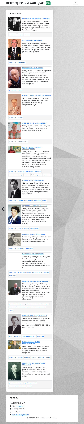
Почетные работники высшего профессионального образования (27, 307)
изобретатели (21, 62)
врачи (10, 336)
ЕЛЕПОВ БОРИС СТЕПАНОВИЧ (32, 68)
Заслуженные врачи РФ (29, 336)
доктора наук (12, 34)
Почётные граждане (36, 175)
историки (20, 34)
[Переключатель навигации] (75, 3)
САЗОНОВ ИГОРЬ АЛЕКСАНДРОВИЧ (34, 123)
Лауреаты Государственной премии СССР (29, 200)
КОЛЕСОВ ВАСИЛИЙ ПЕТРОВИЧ (33, 234)
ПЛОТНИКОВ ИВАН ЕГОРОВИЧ (33, 254)
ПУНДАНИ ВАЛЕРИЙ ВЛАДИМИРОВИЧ (35, 281)
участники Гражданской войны (17, 386)
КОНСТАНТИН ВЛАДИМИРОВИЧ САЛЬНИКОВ (33, 364)
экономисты (29, 248)
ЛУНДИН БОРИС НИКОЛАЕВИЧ (33, 180)
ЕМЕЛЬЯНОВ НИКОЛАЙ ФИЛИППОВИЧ (36, 19)
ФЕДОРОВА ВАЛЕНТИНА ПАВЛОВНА (34, 206)
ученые (20, 90)
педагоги (27, 175)
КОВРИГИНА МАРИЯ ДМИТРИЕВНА (34, 316)
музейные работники (30, 383)
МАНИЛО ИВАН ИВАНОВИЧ (32, 40)
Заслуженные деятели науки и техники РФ (29, 171)
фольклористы (34, 228)
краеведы (27, 34)
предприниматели (23, 141)
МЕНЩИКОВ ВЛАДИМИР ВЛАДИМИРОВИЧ (31, 342)
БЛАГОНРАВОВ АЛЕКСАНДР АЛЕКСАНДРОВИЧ (31, 148)
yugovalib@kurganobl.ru (20, 415)
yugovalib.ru (20, 406)
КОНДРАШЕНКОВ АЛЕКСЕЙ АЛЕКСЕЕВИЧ (36, 95)
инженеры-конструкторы (16, 175)
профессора (47, 175)
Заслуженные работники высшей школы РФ (30, 272)
